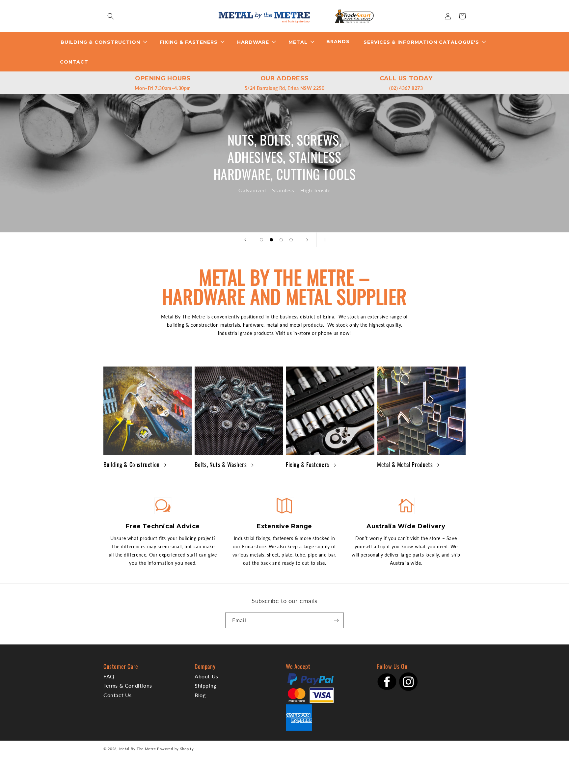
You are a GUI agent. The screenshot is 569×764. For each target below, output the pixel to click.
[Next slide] (307, 239)
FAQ (109, 676)
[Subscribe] (336, 620)
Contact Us (117, 695)
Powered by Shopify (175, 749)
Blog (200, 695)
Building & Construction (131, 464)
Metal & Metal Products (405, 464)
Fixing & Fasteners (307, 464)
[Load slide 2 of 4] (271, 240)
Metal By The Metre (137, 749)
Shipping (205, 685)
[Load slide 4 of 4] (291, 240)
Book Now (292, 174)
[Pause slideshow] (323, 239)
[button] (110, 16)
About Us (206, 676)
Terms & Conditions (127, 685)
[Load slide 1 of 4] (261, 240)
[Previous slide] (245, 239)
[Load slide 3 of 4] (281, 240)
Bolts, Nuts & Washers (221, 464)
